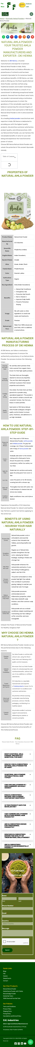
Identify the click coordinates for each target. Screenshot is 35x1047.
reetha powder (28, 441)
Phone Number (8, 906)
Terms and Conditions (9, 1006)
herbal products (19, 686)
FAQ (4, 973)
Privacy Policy (7, 1009)
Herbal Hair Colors (8, 996)
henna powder (23, 448)
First (3, 901)
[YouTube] (25, 1043)
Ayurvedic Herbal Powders (15, 18)
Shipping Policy (7, 1011)
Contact (5, 981)
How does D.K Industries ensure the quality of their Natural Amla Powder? (17, 835)
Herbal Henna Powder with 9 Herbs (13, 991)
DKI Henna (13, 61)
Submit (7, 950)
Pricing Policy (7, 1013)
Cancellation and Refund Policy (12, 1016)
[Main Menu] (31, 14)
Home (2, 18)
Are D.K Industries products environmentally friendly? (16, 846)
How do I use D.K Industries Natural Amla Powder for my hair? (16, 765)
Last (19, 901)
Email (4, 913)
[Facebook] (15, 1043)
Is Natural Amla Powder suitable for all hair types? (14, 776)
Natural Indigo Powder (9, 993)
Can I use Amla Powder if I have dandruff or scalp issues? (15, 786)
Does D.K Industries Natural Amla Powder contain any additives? (14, 796)
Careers (5, 976)
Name (5, 896)
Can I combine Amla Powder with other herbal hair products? (16, 815)
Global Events (7, 978)
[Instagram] (18, 1043)
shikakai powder (17, 443)
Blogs (4, 971)
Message (6, 928)
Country (6, 921)
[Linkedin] (22, 1043)
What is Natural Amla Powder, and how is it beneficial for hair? (13, 755)
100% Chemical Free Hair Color (11, 998)
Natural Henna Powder (9, 989)
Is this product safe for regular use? (15, 806)
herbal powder (15, 118)
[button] (3, 37)
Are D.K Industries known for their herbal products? (15, 825)
